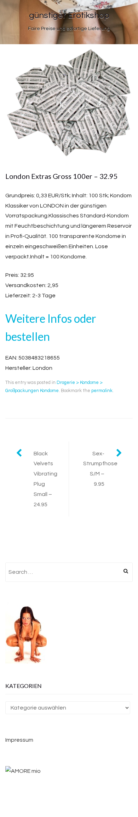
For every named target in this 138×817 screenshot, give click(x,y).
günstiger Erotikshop (69, 15)
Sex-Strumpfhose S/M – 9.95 (100, 469)
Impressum (19, 740)
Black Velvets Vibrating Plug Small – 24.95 (45, 479)
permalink (102, 390)
